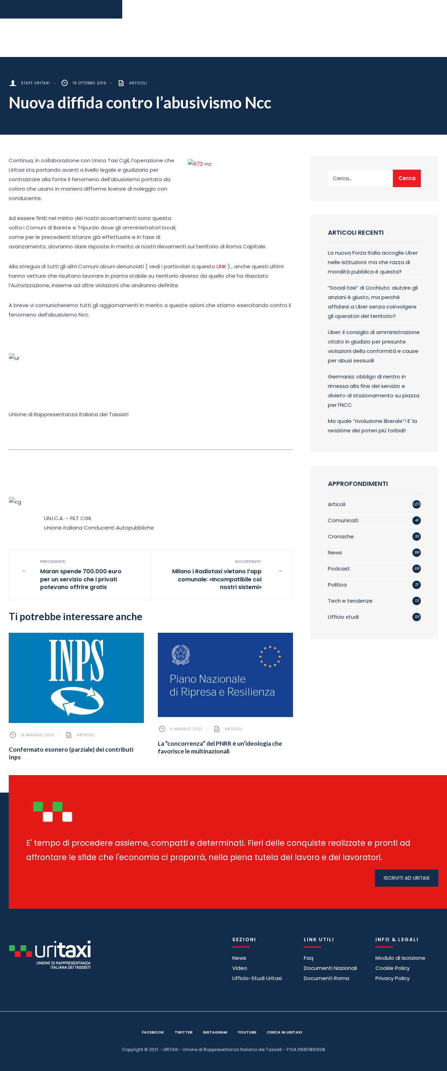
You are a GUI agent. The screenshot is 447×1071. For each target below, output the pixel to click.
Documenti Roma (326, 978)
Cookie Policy (392, 968)
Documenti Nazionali (330, 968)
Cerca (407, 178)
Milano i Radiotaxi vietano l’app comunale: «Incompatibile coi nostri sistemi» (217, 575)
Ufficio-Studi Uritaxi (257, 978)
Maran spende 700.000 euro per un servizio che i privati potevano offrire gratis (81, 575)
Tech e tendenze (350, 600)
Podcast (339, 568)
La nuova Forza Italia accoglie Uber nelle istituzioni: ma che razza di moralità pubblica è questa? (373, 262)
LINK (221, 266)
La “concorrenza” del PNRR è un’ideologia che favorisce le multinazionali (220, 747)
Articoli (138, 83)
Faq (308, 958)
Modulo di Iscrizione (400, 958)
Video (239, 968)
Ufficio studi (343, 616)
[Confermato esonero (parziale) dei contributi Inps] (76, 678)
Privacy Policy (392, 978)
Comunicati (343, 520)
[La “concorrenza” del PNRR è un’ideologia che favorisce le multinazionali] (225, 675)
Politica (337, 584)
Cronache (341, 536)
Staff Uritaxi (35, 83)
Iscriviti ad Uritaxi (407, 878)
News (335, 552)
